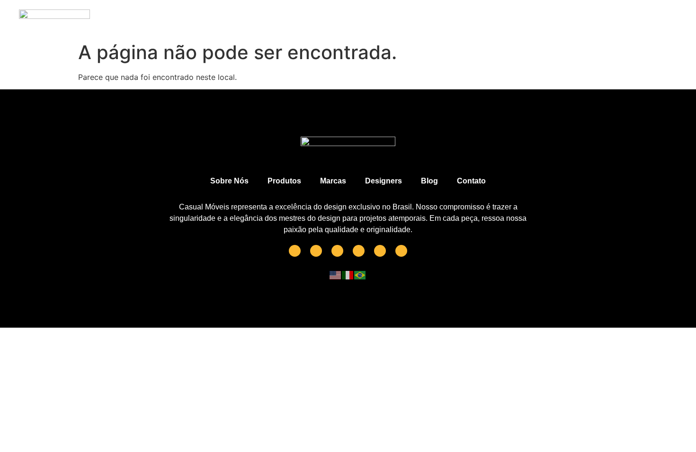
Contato (471, 181)
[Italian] (348, 274)
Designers (383, 181)
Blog (429, 181)
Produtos (284, 181)
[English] (336, 274)
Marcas (333, 181)
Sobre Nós (229, 181)
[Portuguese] (360, 274)
